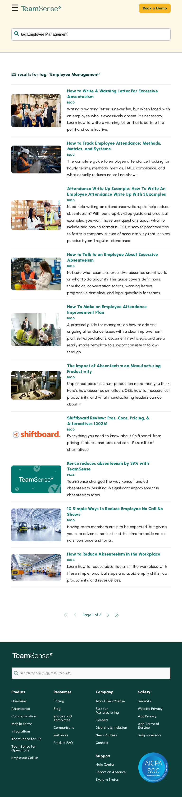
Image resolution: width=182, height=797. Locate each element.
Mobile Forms (21, 724)
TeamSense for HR (26, 739)
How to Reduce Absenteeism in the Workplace (113, 554)
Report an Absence (111, 772)
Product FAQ (63, 743)
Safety (144, 692)
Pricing (59, 701)
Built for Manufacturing (107, 711)
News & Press (106, 735)
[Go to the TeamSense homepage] (41, 8)
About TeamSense (110, 701)
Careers (102, 720)
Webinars (61, 735)
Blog (57, 709)
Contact (102, 743)
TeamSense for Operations (23, 748)
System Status (107, 780)
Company (104, 692)
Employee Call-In (24, 758)
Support (103, 756)
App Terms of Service (148, 726)
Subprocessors (149, 735)
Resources (63, 692)
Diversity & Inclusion (111, 728)
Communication (23, 716)
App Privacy (147, 716)
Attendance (20, 709)
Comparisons (64, 728)
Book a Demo (155, 8)
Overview (19, 701)
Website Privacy (150, 709)
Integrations (21, 731)
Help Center (105, 765)
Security (144, 701)
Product (18, 692)
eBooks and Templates (63, 718)
